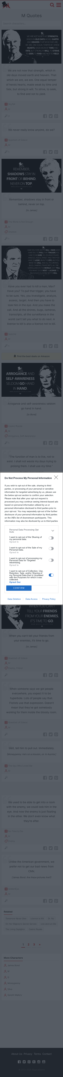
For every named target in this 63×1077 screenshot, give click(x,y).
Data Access (31, 599)
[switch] (51, 537)
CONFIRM (19, 588)
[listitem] (31, 531)
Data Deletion (14, 599)
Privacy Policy (49, 599)
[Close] (57, 478)
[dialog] (31, 538)
